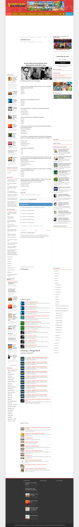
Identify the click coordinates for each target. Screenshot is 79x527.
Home (9, 13)
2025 (56, 273)
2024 (56, 275)
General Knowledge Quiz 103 (31, 311)
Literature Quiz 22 (59, 322)
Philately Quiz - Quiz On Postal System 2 (12, 339)
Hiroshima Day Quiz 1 (15, 108)
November (58, 287)
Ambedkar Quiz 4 (59, 325)
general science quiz (11, 392)
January (57, 340)
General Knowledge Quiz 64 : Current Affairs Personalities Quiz (33, 207)
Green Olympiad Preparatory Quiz (10, 217)
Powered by (60, 66)
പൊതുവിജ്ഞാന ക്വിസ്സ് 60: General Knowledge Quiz (36, 357)
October (57, 289)
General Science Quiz (11, 270)
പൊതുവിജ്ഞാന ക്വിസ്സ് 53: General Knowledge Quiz (36, 394)
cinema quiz (10, 399)
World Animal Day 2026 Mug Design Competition (64, 171)
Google (22, 194)
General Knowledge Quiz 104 (31, 306)
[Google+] (63, 14)
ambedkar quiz (25, 225)
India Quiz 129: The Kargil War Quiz (15, 117)
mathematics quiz (11, 408)
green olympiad (10, 379)
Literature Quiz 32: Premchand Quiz (15, 79)
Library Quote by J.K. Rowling (31, 442)
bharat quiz (10, 404)
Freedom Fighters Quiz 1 (59, 75)
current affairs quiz (11, 381)
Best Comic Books (29, 438)
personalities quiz (11, 377)
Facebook (28, 194)
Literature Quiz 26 (59, 313)
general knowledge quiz (12, 370)
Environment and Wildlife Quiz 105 (33, 326)
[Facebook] (60, 14)
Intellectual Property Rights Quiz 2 (62, 308)
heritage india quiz (11, 390)
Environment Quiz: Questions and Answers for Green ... (12, 226)
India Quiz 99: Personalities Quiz (28, 219)
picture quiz (10, 411)
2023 (56, 278)
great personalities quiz (12, 401)
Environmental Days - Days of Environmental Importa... (12, 199)
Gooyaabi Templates (54, 525)
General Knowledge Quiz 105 (15, 100)
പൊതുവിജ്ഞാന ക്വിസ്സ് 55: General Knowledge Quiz (36, 385)
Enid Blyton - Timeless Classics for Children (34, 433)
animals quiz (10, 397)
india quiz (9, 372)
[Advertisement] (39, 25)
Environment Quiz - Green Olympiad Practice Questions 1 (12, 290)
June (57, 299)
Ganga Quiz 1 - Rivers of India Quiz (15, 92)
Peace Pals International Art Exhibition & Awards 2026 (64, 164)
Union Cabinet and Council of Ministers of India (12, 180)
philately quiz (10, 415)
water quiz (10, 417)
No (36, 41)
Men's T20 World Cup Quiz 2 (31, 345)
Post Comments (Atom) (29, 266)
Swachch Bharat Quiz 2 (14, 327)
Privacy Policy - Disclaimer (12, 170)
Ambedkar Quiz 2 (59, 329)
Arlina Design (41, 525)
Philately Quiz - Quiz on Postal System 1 (12, 151)
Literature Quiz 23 (59, 320)
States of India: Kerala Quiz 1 (14, 135)
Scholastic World (32, 199)
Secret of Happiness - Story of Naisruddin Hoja (35, 468)
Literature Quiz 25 (59, 315)
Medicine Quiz (10, 256)
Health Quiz (9, 259)
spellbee (13, 420)
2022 (56, 280)
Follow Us (69, 14)
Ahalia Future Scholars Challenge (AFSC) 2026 (63, 150)
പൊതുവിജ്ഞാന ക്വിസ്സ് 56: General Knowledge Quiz (36, 376)
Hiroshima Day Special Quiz (15, 159)
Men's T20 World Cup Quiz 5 (31, 331)
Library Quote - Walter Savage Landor (33, 450)
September (58, 292)
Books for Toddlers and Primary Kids (33, 460)
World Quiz (9, 263)
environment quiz (11, 374)
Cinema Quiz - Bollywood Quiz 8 (28, 213)
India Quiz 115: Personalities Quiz (28, 216)
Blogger (14, 365)
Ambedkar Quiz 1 (59, 332)
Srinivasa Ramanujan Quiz (15, 356)
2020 (56, 343)
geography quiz (10, 388)
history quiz (10, 413)
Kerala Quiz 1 (10, 333)
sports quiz (10, 383)
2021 (56, 283)
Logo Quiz (9, 261)
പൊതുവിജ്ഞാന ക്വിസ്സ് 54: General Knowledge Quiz (36, 390)
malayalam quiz (10, 410)
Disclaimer (9, 172)
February (57, 337)
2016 (56, 352)
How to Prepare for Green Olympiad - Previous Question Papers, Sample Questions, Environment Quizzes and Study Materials (12, 204)
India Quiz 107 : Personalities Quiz (28, 222)
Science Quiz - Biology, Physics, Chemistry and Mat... (11, 221)
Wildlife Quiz (9, 272)
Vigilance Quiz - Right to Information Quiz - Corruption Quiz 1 (34, 508)
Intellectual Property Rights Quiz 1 (62, 310)
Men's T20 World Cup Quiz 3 (31, 340)
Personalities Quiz (10, 267)
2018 (56, 348)
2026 (56, 271)
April (57, 304)
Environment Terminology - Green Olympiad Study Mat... (12, 188)
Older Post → (48, 230)
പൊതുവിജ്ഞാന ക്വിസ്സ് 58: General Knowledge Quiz (36, 366)
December (58, 284)
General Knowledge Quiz (11, 237)
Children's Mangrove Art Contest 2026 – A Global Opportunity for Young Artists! (64, 179)
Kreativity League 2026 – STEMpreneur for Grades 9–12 (64, 211)
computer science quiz (12, 386)
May (57, 301)
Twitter (34, 194)
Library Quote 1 (28, 455)
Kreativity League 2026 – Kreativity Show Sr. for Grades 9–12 (63, 204)
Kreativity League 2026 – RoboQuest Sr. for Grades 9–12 (64, 195)
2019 (56, 345)
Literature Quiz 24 (59, 317)
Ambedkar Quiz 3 (59, 327)
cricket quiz (15, 404)
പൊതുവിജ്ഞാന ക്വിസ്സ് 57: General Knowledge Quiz (36, 371)
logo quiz (9, 420)
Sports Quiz (9, 265)
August (57, 294)
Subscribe (62, 62)
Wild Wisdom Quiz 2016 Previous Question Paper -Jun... (12, 230)
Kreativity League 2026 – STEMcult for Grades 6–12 (63, 219)
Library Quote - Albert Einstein (32, 446)
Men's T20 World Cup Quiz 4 (31, 335)
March (57, 335)
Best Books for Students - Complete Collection (35, 464)
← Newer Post (23, 230)
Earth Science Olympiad (12, 406)
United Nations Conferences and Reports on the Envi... (12, 195)
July (56, 296)
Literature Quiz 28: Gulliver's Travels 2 (62, 305)
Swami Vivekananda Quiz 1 (15, 125)
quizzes (41, 225)
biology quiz (10, 395)
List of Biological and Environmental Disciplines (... (12, 192)
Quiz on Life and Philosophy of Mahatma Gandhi (12, 243)
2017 (56, 350)
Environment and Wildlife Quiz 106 (33, 321)
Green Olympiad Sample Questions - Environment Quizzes (12, 213)
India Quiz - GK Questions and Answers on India (12, 247)
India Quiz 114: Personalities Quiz (28, 210)
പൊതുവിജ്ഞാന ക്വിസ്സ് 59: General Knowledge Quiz (36, 362)
